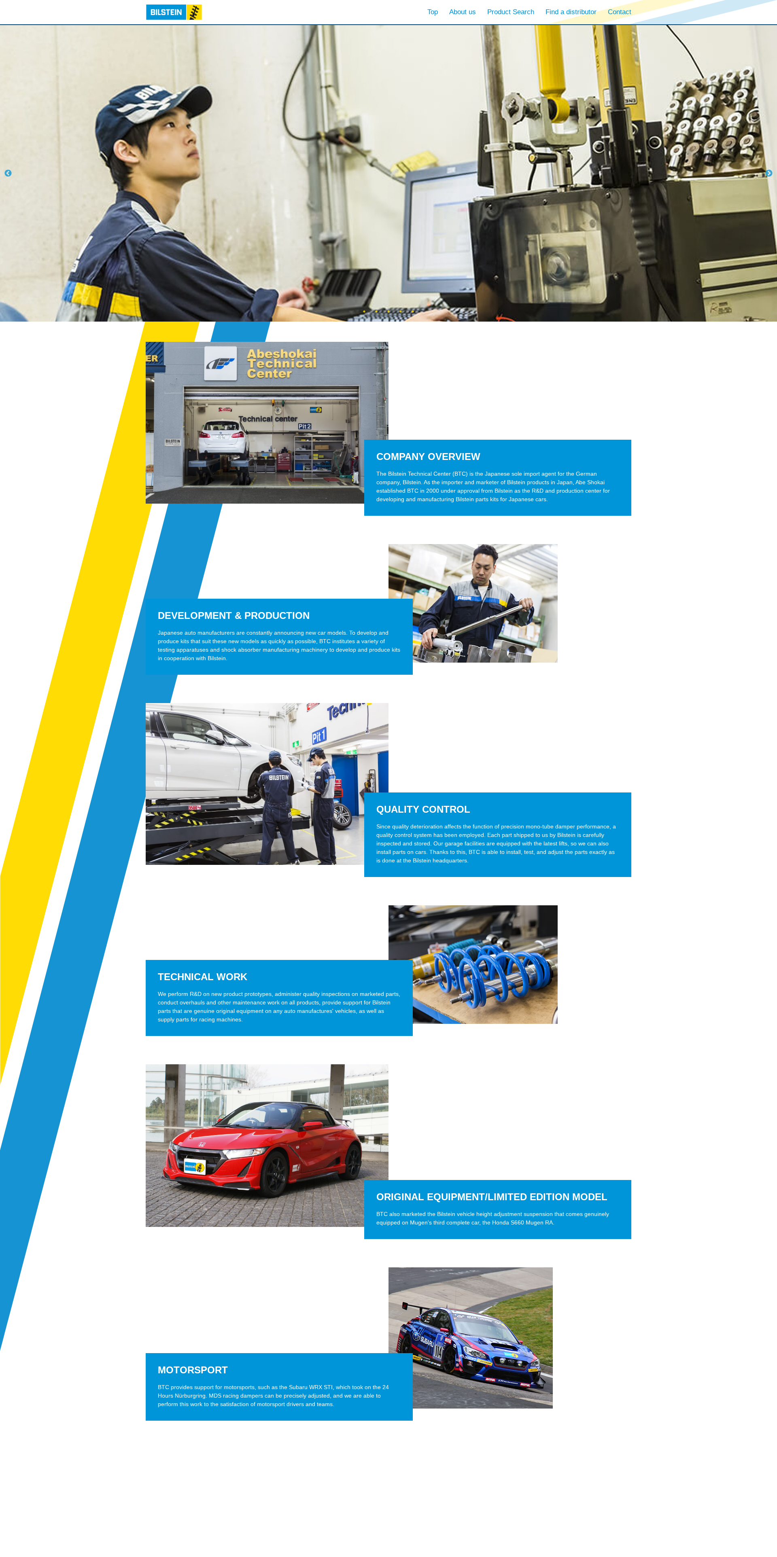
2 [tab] (376, 311)
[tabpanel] (388, 173)
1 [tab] (364, 311)
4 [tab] (401, 311)
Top (432, 12)
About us (462, 12)
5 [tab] (413, 311)
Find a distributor (571, 12)
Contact (619, 12)
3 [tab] (388, 311)
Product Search (510, 12)
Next (769, 173)
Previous (8, 173)
